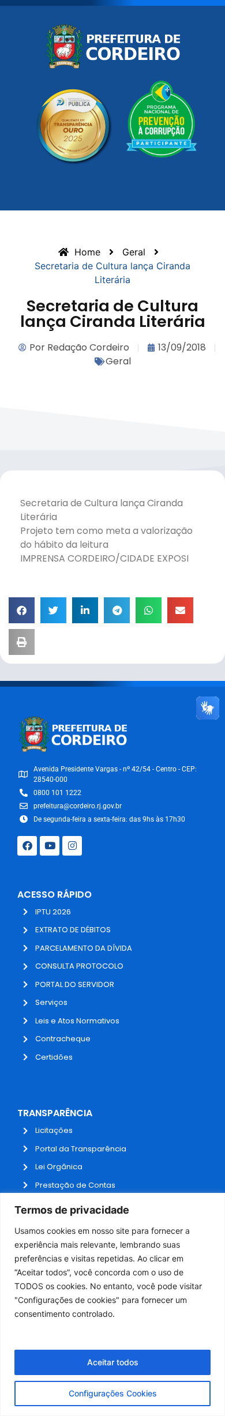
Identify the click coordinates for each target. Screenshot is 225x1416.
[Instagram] (72, 846)
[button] (22, 610)
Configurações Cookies (113, 1393)
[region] (112, 1304)
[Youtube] (49, 846)
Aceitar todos (112, 1362)
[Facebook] (27, 846)
